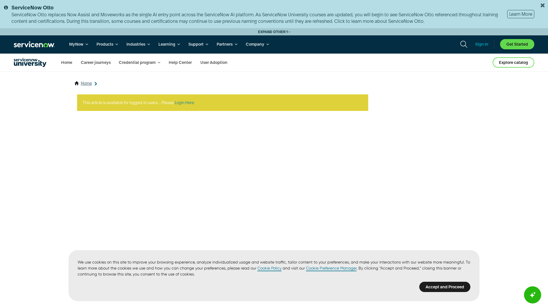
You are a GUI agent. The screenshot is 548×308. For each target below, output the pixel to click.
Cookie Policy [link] (269, 268)
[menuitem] (78, 44)
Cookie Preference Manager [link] (331, 268)
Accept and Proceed (445, 286)
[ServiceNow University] (30, 62)
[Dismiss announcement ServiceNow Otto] (542, 5)
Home (86, 83)
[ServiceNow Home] (34, 44)
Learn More (520, 14)
